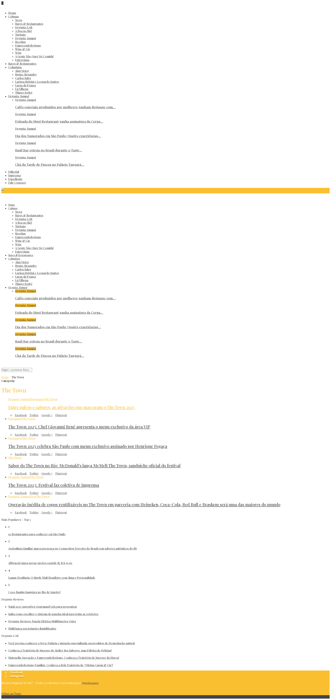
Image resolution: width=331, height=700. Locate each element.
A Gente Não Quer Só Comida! (34, 56)
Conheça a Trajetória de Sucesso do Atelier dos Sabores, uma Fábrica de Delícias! (60, 650)
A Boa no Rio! (23, 31)
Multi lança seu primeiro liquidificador (32, 628)
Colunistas (15, 67)
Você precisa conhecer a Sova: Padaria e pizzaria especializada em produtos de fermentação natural (71, 643)
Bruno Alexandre (26, 74)
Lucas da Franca (25, 85)
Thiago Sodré (23, 92)
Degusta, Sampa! (25, 38)
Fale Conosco (17, 182)
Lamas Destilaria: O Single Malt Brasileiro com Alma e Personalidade (51, 577)
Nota (18, 53)
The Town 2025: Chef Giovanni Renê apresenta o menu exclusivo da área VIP (79, 426)
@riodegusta (90, 683)
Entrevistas (22, 60)
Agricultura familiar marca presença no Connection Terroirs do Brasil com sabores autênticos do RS (72, 548)
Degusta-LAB (23, 27)
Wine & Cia (22, 49)
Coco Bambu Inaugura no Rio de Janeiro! (34, 592)
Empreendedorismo (28, 45)
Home (12, 13)
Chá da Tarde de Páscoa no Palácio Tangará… (49, 164)
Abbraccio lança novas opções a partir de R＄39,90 (40, 563)
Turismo (20, 34)
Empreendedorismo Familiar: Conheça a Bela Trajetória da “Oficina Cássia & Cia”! (60, 665)
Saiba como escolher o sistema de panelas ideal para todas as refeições (53, 614)
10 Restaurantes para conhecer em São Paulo (37, 534)
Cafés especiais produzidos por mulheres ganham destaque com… (65, 107)
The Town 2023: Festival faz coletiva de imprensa (53, 485)
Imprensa (14, 175)
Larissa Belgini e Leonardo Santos (37, 81)
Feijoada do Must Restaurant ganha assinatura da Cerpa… (59, 121)
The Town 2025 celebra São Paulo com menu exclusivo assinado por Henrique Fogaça (87, 446)
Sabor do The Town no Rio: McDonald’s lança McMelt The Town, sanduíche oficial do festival (94, 465)
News (18, 20)
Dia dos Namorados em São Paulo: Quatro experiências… (58, 136)
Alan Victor (22, 71)
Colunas (13, 16)
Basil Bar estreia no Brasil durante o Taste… (48, 150)
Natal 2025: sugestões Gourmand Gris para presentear (42, 606)
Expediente (15, 179)
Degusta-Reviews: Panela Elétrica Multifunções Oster (42, 621)
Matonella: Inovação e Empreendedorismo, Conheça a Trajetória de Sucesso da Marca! (63, 657)
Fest (33, 496)
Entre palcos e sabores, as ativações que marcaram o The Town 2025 (71, 407)
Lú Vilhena (21, 89)
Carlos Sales (23, 78)
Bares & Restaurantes (29, 24)
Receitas (20, 42)
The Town (50, 399)
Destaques (37, 399)
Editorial (13, 172)
